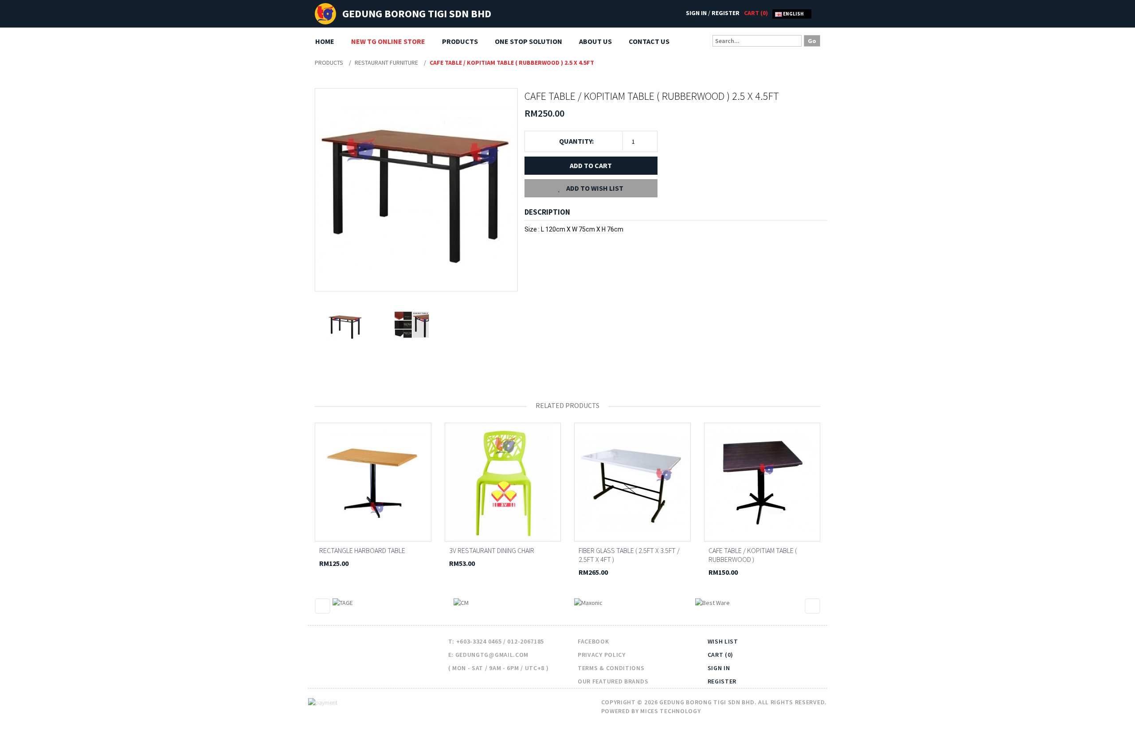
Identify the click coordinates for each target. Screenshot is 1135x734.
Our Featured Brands (613, 681)
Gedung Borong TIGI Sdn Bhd (416, 13)
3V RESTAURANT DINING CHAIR (491, 550)
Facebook (593, 641)
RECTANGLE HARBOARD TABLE (362, 550)
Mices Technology (670, 711)
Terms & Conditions (611, 668)
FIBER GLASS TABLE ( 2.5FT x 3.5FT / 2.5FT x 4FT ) (629, 555)
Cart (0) (721, 655)
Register (726, 13)
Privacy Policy (602, 655)
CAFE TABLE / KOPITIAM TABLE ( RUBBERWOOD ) (752, 555)
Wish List (723, 641)
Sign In (696, 13)
